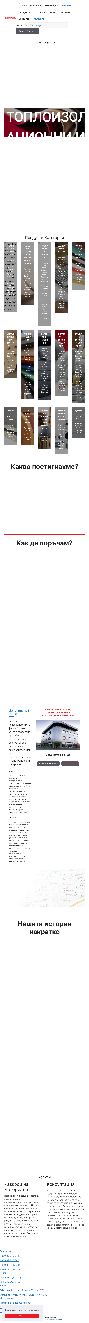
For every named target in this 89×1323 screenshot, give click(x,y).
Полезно (66, 12)
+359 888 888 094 (10, 1269)
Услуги (41, 12)
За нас (53, 12)
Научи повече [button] (33, 1310)
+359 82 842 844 (48, 763)
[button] (44, 230)
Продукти (24, 12)
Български (40, 19)
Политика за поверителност (15, 1302)
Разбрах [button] (22, 1315)
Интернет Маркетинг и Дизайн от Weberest (44, 1319)
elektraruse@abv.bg (11, 1277)
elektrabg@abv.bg (10, 1282)
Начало (66, 6)
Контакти (24, 19)
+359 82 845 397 (9, 1260)
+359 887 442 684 (10, 1265)
